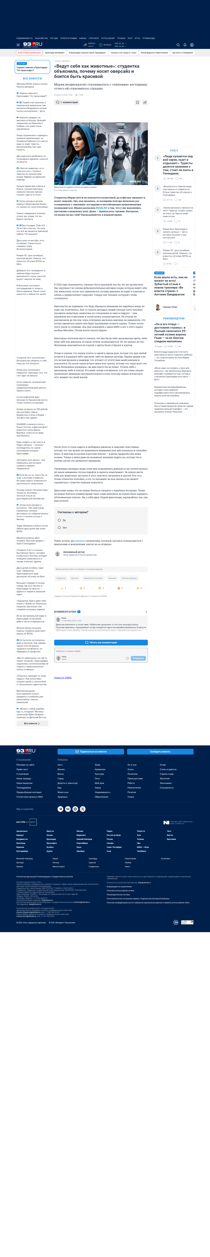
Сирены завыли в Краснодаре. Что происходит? (32, 69)
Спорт (163, 765)
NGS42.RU (101, 207)
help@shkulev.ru (35, 904)
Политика (133, 774)
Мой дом (99, 783)
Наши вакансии (24, 783)
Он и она (132, 765)
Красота (74, 578)
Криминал (100, 769)
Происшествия (135, 778)
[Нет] (59, 527)
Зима (97, 765)
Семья (131, 797)
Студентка (60, 578)
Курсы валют (108, 38)
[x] (83, 809)
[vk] (68, 809)
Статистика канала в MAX (29, 797)
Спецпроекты (167, 787)
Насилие (112, 578)
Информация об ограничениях (119, 887)
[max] (75, 809)
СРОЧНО (22, 63)
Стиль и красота (168, 769)
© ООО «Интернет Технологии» (62, 923)
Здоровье (62, 797)
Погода (54, 38)
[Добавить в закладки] (137, 102)
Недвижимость (24, 38)
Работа (131, 783)
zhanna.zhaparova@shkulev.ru (28, 912)
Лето (97, 778)
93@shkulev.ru (47, 900)
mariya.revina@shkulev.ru (26, 916)
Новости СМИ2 (63, 677)
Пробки (121, 38)
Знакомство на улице (93, 578)
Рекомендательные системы (118, 895)
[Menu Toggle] (18, 45)
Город (60, 778)
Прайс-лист (22, 769)
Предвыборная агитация (28, 792)
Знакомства (41, 38)
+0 (136, 636)
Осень (131, 769)
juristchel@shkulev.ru (82, 902)
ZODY (130, 38)
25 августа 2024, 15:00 (63, 95)
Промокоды (149, 38)
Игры (137, 38)
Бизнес (61, 769)
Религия (132, 792)
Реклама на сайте (25, 765)
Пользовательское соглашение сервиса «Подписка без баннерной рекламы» (138, 899)
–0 (144, 636)
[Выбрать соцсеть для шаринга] (145, 102)
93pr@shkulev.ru (144, 883)
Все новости (32, 78)
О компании (22, 774)
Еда (59, 787)
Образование (101, 797)
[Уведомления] (185, 45)
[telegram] (60, 809)
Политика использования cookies (120, 891)
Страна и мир (166, 774)
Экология (165, 778)
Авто (60, 765)
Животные (63, 792)
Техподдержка (23, 787)
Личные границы (129, 578)
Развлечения (134, 787)
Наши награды (23, 778)
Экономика (165, 783)
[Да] (59, 520)
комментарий (69, 102)
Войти (64, 659)
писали (79, 540)
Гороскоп (94, 38)
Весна (61, 774)
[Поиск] (178, 45)
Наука (98, 787)
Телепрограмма (68, 38)
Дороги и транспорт (68, 783)
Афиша (82, 38)
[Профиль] (191, 45)
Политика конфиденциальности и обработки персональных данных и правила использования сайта (148, 903)
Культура (99, 774)
